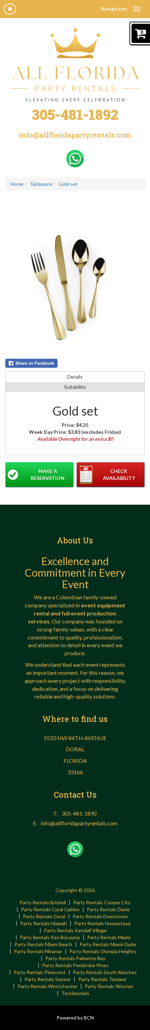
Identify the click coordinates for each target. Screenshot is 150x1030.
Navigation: (114, 9)
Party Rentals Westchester (47, 986)
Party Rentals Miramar (38, 951)
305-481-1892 (75, 114)
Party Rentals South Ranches (105, 972)
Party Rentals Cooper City (101, 902)
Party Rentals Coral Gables (50, 909)
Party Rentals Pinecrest (40, 972)
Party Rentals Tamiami (102, 979)
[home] (9, 9)
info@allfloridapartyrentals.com (75, 134)
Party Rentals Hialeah (43, 923)
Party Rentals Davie (108, 909)
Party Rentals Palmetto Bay (75, 958)
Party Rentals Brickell (43, 902)
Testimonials (75, 993)
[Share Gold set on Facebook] (75, 363)
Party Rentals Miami (108, 937)
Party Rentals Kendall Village (75, 930)
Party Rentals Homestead (102, 923)
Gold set (68, 184)
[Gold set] (75, 284)
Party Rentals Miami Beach (43, 944)
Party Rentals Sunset (47, 979)
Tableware (41, 184)
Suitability (75, 387)
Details (75, 377)
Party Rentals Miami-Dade (108, 944)
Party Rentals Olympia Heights (102, 951)
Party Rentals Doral (44, 916)
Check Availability (119, 474)
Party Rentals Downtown (100, 916)
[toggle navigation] (136, 9)
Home (16, 184)
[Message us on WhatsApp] (75, 158)
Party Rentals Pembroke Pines (75, 965)
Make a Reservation (48, 474)
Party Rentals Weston (109, 986)
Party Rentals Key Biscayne (50, 937)
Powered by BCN (75, 1018)
